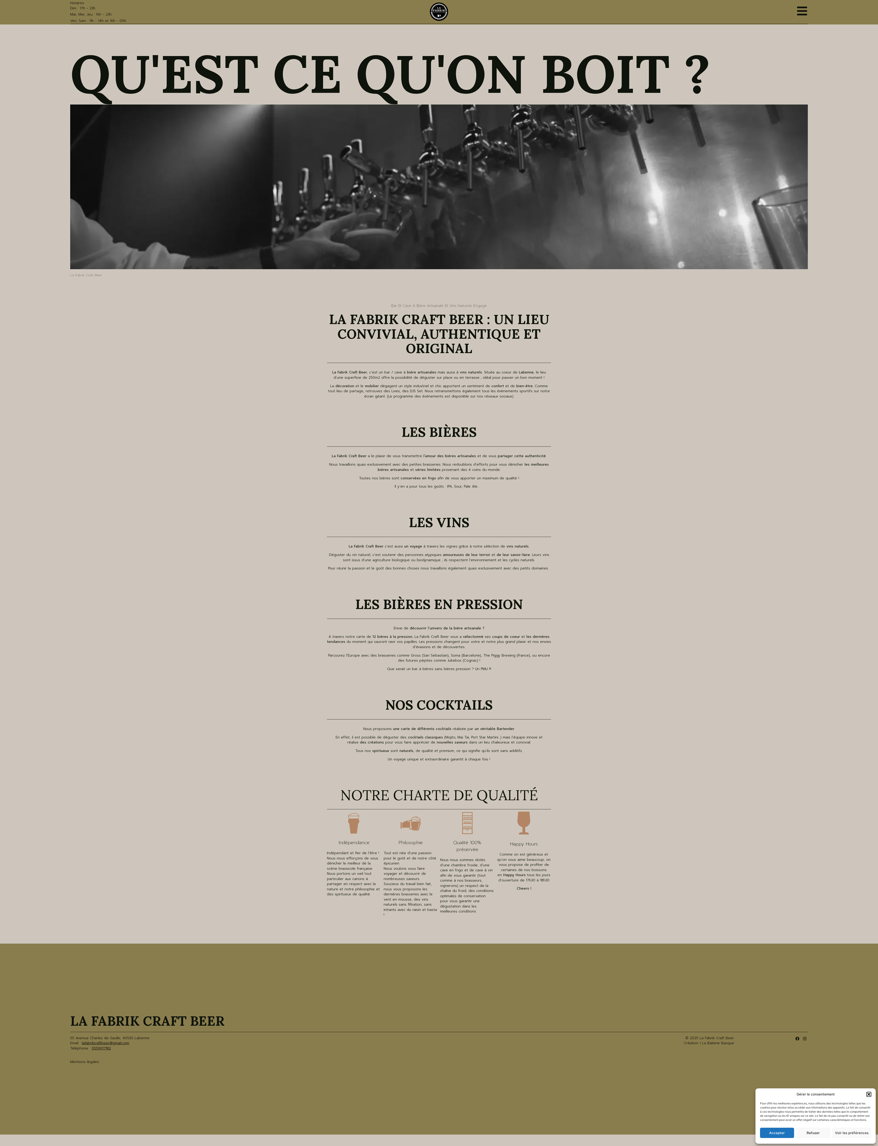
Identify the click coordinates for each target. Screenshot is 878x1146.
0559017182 (101, 1048)
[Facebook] (797, 1039)
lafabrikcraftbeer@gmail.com (105, 1043)
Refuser (813, 1133)
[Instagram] (805, 1039)
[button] (869, 1094)
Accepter (777, 1133)
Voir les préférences (852, 1133)
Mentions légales (84, 1061)
